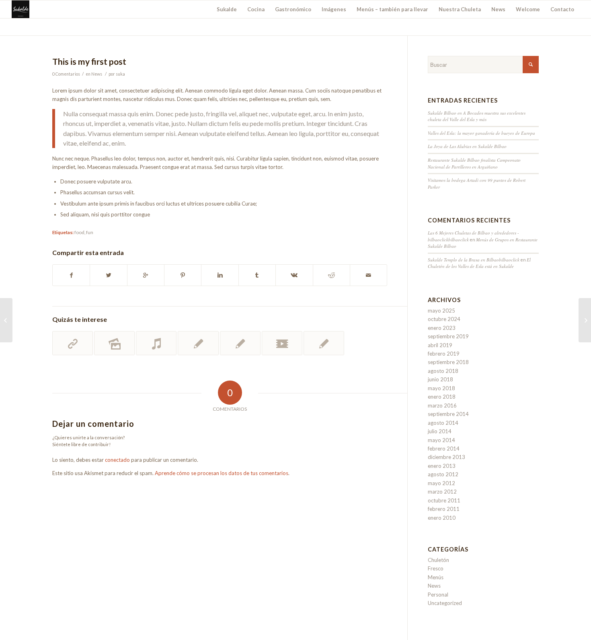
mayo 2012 (441, 483)
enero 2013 (442, 466)
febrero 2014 (444, 448)
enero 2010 (442, 517)
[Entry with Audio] (156, 343)
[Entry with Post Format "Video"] (282, 343)
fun (89, 232)
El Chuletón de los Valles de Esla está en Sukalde (479, 263)
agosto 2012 (443, 474)
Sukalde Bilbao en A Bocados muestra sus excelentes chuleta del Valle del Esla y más (476, 116)
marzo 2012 (442, 491)
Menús (435, 577)
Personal (438, 594)
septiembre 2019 (448, 336)
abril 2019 (440, 345)
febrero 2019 (444, 353)
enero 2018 (442, 396)
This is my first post (89, 61)
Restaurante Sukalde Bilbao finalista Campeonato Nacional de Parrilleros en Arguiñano (474, 163)
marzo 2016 (442, 405)
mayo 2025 (441, 310)
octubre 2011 (444, 500)
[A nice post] (198, 343)
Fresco (435, 568)
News (96, 74)
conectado (117, 460)
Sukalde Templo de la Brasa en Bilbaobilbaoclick (473, 260)
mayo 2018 (441, 388)
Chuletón (438, 560)
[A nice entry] (240, 343)
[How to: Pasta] (6, 320)
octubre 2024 (444, 319)
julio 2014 (439, 431)
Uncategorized (445, 603)
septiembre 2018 (448, 362)
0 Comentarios (66, 74)
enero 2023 (442, 328)
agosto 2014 (443, 423)
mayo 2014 (441, 440)
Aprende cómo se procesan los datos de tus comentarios (221, 473)
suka (120, 74)
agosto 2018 (443, 371)
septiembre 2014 (448, 414)
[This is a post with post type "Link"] (72, 343)
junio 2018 (440, 379)
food (79, 232)
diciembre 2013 (446, 457)
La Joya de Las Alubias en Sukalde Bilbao (467, 146)
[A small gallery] (114, 343)
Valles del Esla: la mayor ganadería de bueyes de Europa (481, 133)
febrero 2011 (444, 509)
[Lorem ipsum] (324, 343)
